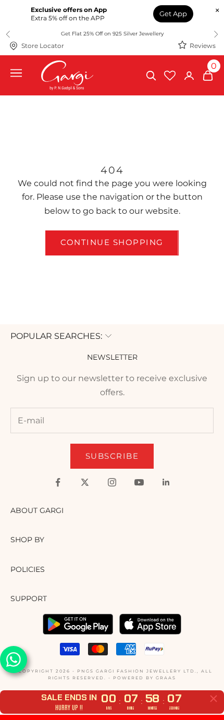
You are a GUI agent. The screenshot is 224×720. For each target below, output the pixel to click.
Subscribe (112, 456)
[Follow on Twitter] (85, 482)
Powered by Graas (144, 677)
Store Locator (42, 46)
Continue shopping (112, 242)
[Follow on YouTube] (139, 482)
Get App (173, 13)
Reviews (203, 46)
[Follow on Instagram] (112, 482)
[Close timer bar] (213, 698)
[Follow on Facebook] (58, 482)
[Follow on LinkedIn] (166, 482)
